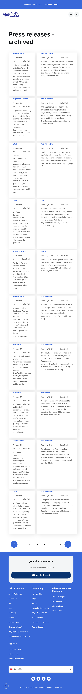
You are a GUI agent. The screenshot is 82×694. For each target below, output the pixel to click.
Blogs (34, 599)
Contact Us (13, 599)
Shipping (12, 613)
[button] (5, 4)
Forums (34, 603)
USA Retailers (57, 606)
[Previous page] (14, 544)
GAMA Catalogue (58, 597)
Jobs (10, 608)
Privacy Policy (14, 654)
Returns (12, 618)
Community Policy (16, 649)
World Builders (37, 618)
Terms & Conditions (16, 659)
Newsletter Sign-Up (16, 627)
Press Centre (57, 611)
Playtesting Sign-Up (39, 613)
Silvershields (37, 594)
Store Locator (14, 622)
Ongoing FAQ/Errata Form (18, 632)
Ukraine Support (38, 627)
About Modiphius (15, 594)
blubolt (59, 687)
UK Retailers (57, 601)
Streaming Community (40, 608)
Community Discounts (40, 622)
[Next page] (67, 544)
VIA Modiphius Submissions (19, 636)
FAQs (10, 603)
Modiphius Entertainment (36, 687)
